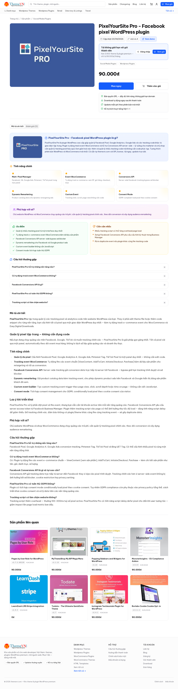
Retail (59, 11)
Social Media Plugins (42, 19)
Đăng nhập (145, 52)
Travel (88, 11)
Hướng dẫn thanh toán (118, 652)
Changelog (125, 4)
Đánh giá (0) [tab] (32, 126)
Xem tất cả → (80, 671)
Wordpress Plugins (46, 11)
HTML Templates (81, 663)
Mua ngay (116, 86)
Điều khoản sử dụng (116, 660)
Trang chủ (14, 19)
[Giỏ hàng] (151, 4)
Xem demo (150, 39)
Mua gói (169, 4)
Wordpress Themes (27, 11)
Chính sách (159, 682)
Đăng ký (146, 656)
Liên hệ (142, 4)
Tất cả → (170, 11)
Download (147, 663)
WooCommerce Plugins (84, 656)
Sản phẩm (112, 4)
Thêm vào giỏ (154, 86)
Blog (135, 4)
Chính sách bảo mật (117, 656)
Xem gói (161, 52)
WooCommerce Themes (84, 660)
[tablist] (24, 126)
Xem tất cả (79, 667)
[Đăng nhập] (156, 4)
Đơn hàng (147, 667)
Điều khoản (169, 682)
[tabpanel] (89, 319)
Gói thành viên (149, 660)
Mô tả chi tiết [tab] (17, 126)
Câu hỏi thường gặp (117, 649)
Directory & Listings (73, 11)
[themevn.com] (14, 4)
